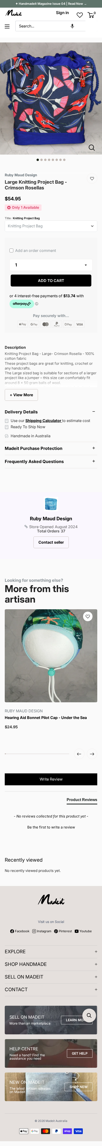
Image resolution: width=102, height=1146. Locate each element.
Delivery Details (21, 411)
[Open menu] (7, 26)
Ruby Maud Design (51, 518)
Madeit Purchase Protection (33, 448)
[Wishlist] (92, 178)
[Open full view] (94, 148)
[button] (72, 26)
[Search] (91, 26)
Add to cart (51, 280)
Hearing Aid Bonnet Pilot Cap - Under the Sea (46, 717)
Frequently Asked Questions (34, 461)
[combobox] (50, 26)
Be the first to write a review (51, 827)
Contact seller (51, 542)
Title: (22, 218)
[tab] (82, 800)
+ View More (21, 394)
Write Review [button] (51, 779)
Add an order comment (35, 250)
